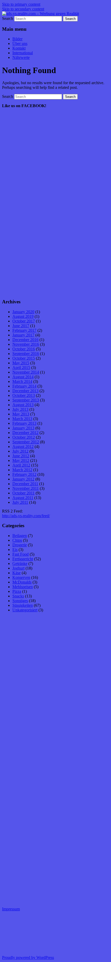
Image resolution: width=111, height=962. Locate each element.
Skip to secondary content (23, 9)
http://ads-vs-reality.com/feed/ (26, 516)
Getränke (19, 563)
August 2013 (23, 405)
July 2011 (20, 502)
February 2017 (24, 330)
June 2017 (20, 326)
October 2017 (23, 321)
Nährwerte (21, 57)
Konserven (21, 577)
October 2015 (23, 358)
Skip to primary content (21, 4)
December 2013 (25, 391)
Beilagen (19, 535)
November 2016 (25, 344)
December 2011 (25, 484)
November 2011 (25, 488)
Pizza (16, 591)
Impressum (11, 909)
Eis (15, 549)
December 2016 (25, 339)
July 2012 (20, 451)
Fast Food (20, 554)
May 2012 (20, 460)
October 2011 (23, 493)
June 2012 (20, 456)
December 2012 (25, 432)
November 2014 (25, 372)
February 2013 (24, 423)
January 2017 (23, 335)
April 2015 (21, 367)
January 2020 (23, 312)
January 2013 (23, 428)
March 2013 (22, 418)
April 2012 (21, 465)
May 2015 (20, 363)
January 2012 (23, 479)
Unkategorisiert (24, 610)
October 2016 (23, 349)
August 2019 (23, 316)
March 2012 (22, 470)
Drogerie (19, 545)
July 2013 (20, 409)
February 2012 (24, 474)
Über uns (19, 43)
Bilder (17, 39)
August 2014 (23, 377)
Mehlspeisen (22, 587)
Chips (17, 540)
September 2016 (25, 353)
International (22, 53)
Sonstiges (20, 600)
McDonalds (21, 582)
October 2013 (23, 395)
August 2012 (23, 446)
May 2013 (20, 414)
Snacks (18, 596)
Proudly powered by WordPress (28, 957)
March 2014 (22, 381)
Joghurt (18, 568)
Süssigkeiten (22, 605)
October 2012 (23, 437)
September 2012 (25, 442)
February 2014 (24, 386)
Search (7, 18)
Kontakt (19, 48)
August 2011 (22, 497)
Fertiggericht (22, 559)
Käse (16, 573)
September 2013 (25, 400)
